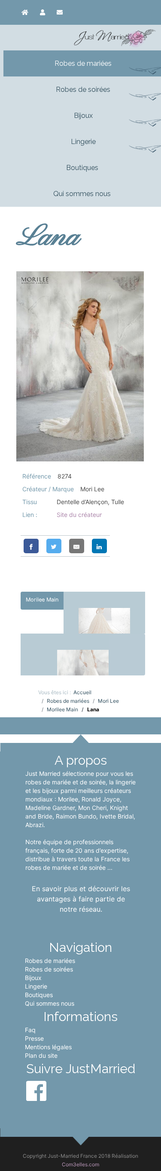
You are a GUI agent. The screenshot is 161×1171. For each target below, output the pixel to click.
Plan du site (41, 1055)
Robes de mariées (50, 960)
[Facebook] (31, 546)
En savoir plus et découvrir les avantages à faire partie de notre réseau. (81, 898)
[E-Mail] (76, 546)
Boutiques (39, 994)
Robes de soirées (49, 969)
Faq (30, 1029)
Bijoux (33, 977)
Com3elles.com (80, 1164)
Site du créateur (79, 514)
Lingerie (36, 986)
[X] (53, 546)
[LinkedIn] (99, 546)
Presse (34, 1038)
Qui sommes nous (49, 1003)
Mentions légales (48, 1047)
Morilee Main (42, 599)
